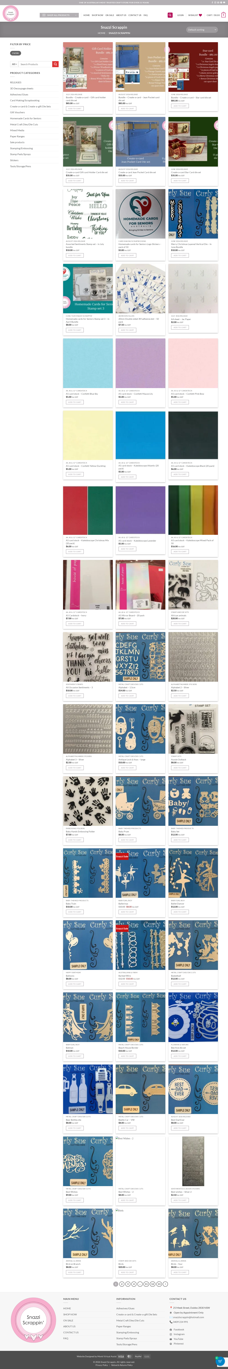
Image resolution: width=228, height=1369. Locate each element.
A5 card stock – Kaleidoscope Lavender (137, 540)
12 (152, 1284)
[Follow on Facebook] (212, 3)
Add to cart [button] (74, 108)
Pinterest (178, 1343)
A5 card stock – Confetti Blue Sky (82, 393)
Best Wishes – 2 (126, 1191)
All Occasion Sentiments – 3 (79, 687)
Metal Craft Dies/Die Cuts (24, 124)
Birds (121, 1264)
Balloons (70, 975)
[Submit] (55, 64)
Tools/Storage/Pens (20, 166)
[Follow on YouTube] (224, 3)
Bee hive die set (178, 1047)
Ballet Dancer (177, 903)
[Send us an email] (218, 3)
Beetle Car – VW (126, 1119)
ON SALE (109, 15)
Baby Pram (123, 831)
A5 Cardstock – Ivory (76, 615)
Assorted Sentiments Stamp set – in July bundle (85, 245)
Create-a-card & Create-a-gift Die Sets (30, 106)
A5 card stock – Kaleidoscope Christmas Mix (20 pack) (87, 542)
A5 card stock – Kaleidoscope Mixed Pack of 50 (192, 542)
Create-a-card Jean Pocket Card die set (137, 172)
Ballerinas (123, 903)
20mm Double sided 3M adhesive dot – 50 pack (138, 320)
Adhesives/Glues (19, 94)
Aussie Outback (178, 759)
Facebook (178, 1329)
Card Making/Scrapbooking (24, 100)
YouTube (178, 1338)
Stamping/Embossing (21, 148)
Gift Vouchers (17, 112)
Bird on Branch (73, 1264)
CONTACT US (134, 15)
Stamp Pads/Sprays (20, 154)
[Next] (165, 1284)
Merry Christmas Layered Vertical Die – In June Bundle (191, 245)
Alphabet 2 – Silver (180, 687)
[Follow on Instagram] (215, 3)
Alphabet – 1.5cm (126, 687)
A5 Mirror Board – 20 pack (131, 615)
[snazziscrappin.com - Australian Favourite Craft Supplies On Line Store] (18, 13)
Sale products (17, 142)
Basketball (176, 975)
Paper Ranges (17, 136)
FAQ (146, 15)
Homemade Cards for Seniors (25, 118)
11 (146, 1284)
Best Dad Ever (178, 1119)
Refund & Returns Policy (122, 1365)
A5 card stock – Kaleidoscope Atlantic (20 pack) (138, 467)
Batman (69, 1047)
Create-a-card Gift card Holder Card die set (87, 172)
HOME (86, 15)
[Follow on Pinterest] (221, 3)
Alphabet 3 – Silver (75, 759)
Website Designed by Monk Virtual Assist (96, 1356)
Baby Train (71, 903)
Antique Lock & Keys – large (131, 759)
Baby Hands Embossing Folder (80, 831)
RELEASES (15, 82)
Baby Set (175, 831)
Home (101, 32)
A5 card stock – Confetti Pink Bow (187, 393)
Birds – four (177, 1264)
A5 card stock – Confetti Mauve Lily (135, 393)
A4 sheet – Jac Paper (181, 319)
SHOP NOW (97, 15)
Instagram (179, 1334)
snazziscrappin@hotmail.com (188, 1317)
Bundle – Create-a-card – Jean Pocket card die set (138, 99)
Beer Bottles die (73, 1119)
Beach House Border (128, 1047)
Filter (15, 53)
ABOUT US (121, 15)
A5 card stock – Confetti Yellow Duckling (85, 466)
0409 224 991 (180, 1321)
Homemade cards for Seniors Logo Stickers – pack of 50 (139, 245)
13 (159, 1284)
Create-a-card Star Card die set (186, 172)
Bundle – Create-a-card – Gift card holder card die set (86, 99)
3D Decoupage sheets (21, 88)
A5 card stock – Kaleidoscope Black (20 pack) (192, 466)
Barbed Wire (124, 975)
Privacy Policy (102, 1365)
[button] (59, 15)
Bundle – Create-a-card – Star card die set (191, 97)
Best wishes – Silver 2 (181, 1191)
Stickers (14, 160)
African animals (178, 615)
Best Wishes (72, 1191)
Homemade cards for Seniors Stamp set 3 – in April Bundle (87, 320)
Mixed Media (17, 130)
